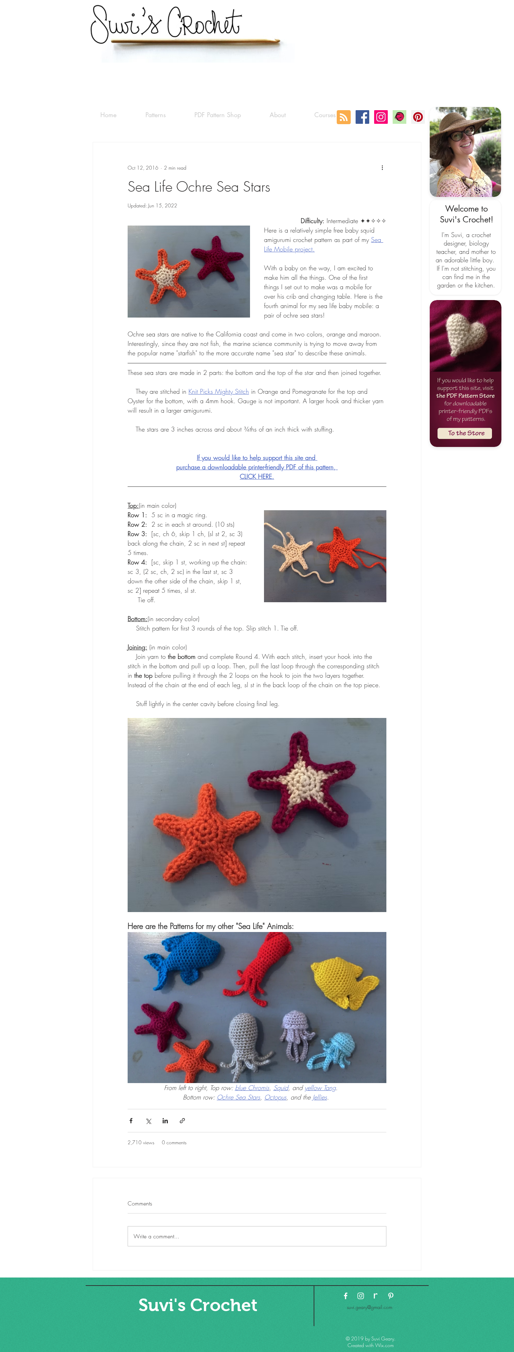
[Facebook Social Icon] (362, 117)
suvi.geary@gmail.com (369, 1307)
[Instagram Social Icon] (381, 117)
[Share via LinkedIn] (165, 1120)
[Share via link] (182, 1120)
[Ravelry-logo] (399, 117)
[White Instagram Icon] (360, 1295)
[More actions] (382, 167)
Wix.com (384, 1345)
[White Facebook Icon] (345, 1295)
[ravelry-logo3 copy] (375, 1295)
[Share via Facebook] (131, 1120)
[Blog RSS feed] (344, 117)
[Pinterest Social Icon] (418, 117)
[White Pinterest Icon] (390, 1295)
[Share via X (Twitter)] (148, 1120)
